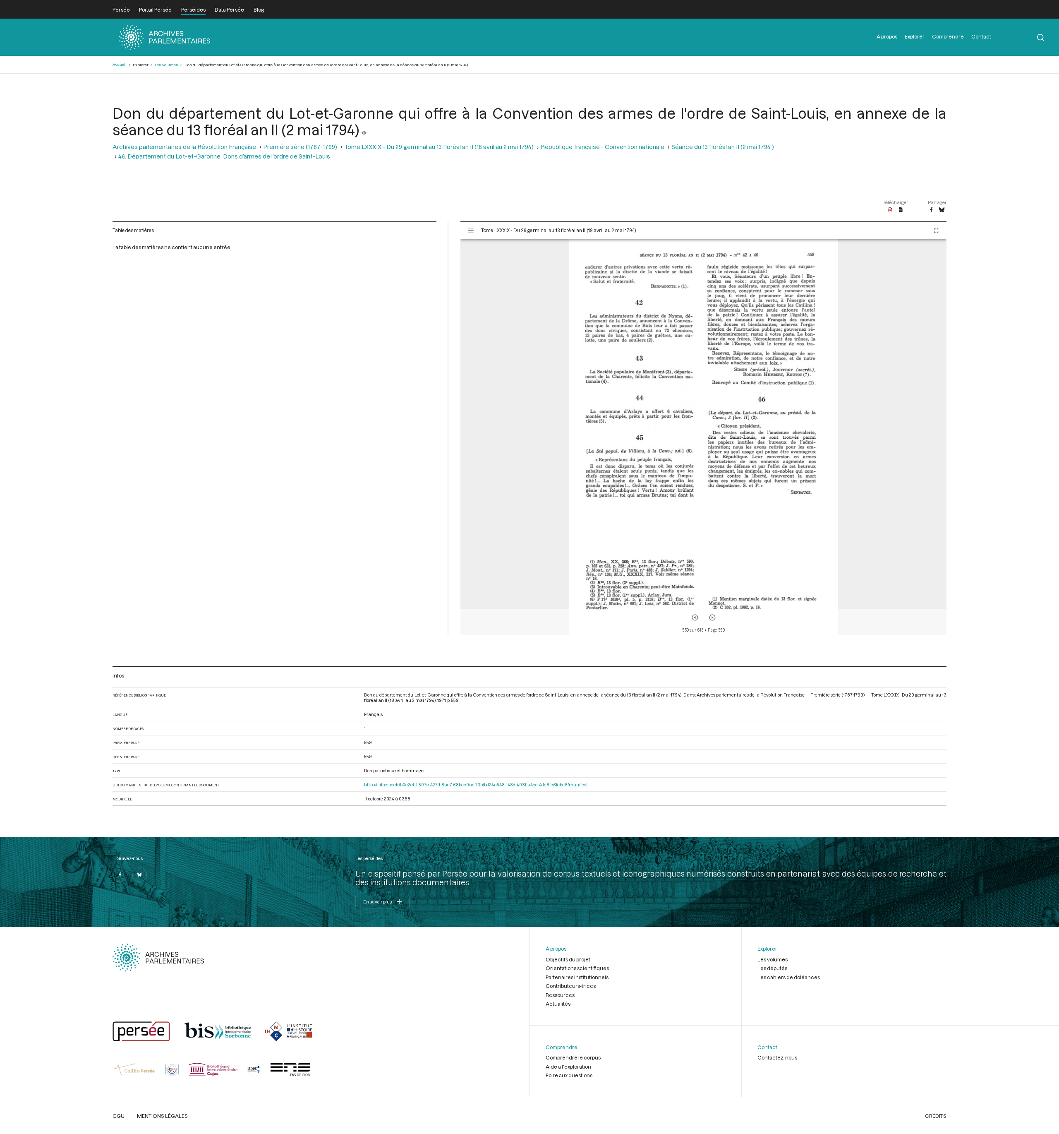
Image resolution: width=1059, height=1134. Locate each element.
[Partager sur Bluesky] (941, 210)
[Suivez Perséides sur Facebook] (120, 874)
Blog (259, 9)
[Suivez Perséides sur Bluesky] (139, 874)
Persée (121, 9)
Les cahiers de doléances (788, 977)
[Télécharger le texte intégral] (901, 210)
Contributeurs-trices (571, 986)
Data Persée (229, 9)
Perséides (193, 9)
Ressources (560, 995)
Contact (981, 36)
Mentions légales (162, 1116)
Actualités (558, 1004)
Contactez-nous (777, 1057)
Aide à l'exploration (568, 1066)
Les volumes (166, 64)
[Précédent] (695, 617)
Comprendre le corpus (573, 1057)
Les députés (772, 968)
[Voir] (364, 129)
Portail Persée (155, 9)
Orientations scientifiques (577, 968)
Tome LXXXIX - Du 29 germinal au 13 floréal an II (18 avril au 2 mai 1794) (439, 146)
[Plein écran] (936, 230)
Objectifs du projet (568, 959)
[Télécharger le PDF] (890, 210)
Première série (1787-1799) (300, 146)
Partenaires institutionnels (577, 977)
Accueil (120, 64)
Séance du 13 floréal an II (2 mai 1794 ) (722, 146)
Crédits (935, 1116)
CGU (119, 1116)
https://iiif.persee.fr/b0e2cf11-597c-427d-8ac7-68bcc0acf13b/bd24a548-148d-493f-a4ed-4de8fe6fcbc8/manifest (476, 784)
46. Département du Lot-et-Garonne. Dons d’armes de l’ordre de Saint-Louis (224, 156)
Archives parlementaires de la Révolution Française (184, 146)
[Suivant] (712, 617)
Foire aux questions (569, 1075)
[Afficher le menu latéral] (470, 230)
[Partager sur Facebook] (931, 210)
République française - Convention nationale (602, 146)
